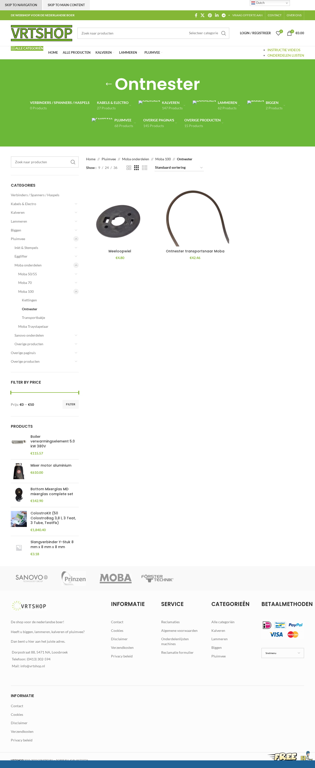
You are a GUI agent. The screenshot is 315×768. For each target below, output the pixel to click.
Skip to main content (66, 5)
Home (90, 159)
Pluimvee (18, 239)
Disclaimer (119, 639)
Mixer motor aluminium (51, 465)
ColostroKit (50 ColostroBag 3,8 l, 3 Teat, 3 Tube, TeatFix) (53, 518)
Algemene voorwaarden (179, 630)
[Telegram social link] (223, 15)
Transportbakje (33, 317)
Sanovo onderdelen (29, 335)
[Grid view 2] (128, 168)
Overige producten (29, 344)
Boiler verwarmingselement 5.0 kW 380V (53, 441)
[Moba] (116, 578)
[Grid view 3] (136, 168)
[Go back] (109, 84)
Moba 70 (25, 282)
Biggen (16, 230)
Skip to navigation (21, 5)
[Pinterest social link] (209, 15)
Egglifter (21, 256)
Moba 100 (26, 291)
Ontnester (29, 309)
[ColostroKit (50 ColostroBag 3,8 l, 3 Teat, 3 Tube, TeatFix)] (19, 521)
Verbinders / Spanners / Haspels (35, 195)
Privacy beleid (122, 656)
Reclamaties (170, 622)
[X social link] (202, 15)
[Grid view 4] (144, 168)
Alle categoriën (223, 622)
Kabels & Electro (23, 204)
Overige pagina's (23, 353)
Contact (117, 622)
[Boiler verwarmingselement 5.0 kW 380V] (19, 445)
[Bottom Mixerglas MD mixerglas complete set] (19, 495)
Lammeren (19, 221)
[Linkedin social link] (216, 15)
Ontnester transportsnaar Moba (195, 251)
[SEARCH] (223, 33)
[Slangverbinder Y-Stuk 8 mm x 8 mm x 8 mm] (19, 548)
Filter (70, 404)
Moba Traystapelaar (33, 326)
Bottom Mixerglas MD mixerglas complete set (52, 491)
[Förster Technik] (157, 578)
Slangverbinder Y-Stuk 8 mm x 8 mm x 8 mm (52, 544)
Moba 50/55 (27, 274)
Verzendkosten (122, 647)
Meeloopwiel (120, 251)
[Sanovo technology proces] (32, 578)
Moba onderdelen (28, 265)
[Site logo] (41, 33)
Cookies (117, 630)
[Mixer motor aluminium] (19, 471)
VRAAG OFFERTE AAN (247, 15)
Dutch (260, 3)
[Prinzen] (73, 578)
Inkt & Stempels (26, 247)
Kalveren (18, 212)
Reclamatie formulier (177, 652)
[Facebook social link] (196, 15)
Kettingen (29, 300)
